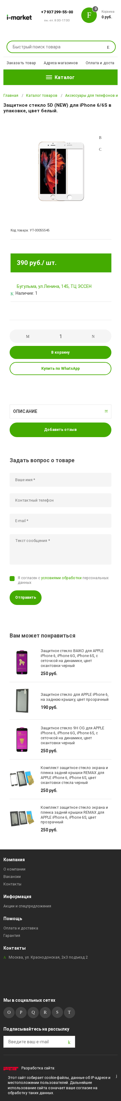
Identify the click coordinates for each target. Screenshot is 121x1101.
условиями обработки (61, 578)
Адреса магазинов (61, 63)
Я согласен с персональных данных (63, 580)
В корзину (60, 352)
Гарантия (11, 935)
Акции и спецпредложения (27, 906)
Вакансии (12, 877)
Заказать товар (21, 63)
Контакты (12, 884)
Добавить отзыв (60, 429)
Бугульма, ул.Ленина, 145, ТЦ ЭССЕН (54, 286)
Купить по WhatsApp (60, 368)
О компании (14, 869)
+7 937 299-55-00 (57, 12)
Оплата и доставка (103, 63)
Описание (25, 411)
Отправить (25, 597)
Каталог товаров (41, 95)
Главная (10, 95)
